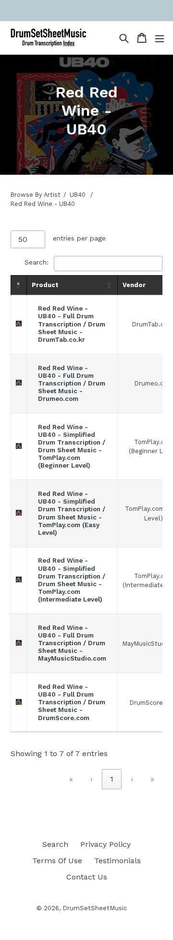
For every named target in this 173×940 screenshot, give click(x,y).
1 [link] (111, 778)
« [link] (71, 778)
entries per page (79, 238)
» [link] (152, 778)
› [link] (132, 778)
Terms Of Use (57, 860)
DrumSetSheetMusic (94, 908)
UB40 (78, 194)
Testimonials (117, 860)
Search (55, 844)
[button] (19, 285)
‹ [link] (91, 778)
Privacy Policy (105, 844)
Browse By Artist (36, 194)
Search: (37, 262)
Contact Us (86, 876)
